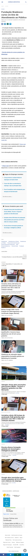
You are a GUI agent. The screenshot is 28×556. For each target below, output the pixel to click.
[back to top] (25, 550)
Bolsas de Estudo (5, 412)
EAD (17, 244)
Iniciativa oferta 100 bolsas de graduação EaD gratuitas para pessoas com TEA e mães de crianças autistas (14, 219)
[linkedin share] (5, 24)
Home (2, 6)
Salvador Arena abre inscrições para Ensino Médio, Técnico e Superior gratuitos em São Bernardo (13, 211)
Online (6, 6)
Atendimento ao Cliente (13, 241)
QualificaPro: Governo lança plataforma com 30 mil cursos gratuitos (11, 334)
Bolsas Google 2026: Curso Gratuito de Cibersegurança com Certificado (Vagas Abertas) (11, 311)
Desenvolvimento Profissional (8, 244)
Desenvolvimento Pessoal (13, 243)
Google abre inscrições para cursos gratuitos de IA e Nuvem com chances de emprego (13, 479)
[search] (26, 2)
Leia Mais (17, 393)
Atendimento (4, 241)
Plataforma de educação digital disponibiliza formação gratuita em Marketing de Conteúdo (12, 356)
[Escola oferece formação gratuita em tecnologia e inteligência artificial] (14, 436)
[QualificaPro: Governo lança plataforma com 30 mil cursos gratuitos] (13, 324)
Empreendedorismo (5, 246)
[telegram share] (10, 24)
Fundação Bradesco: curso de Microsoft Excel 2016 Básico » (14, 257)
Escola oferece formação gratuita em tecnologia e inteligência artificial (11, 449)
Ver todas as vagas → (7, 196)
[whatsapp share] (8, 24)
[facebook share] (2, 24)
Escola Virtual (15, 246)
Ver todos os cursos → (7, 232)
